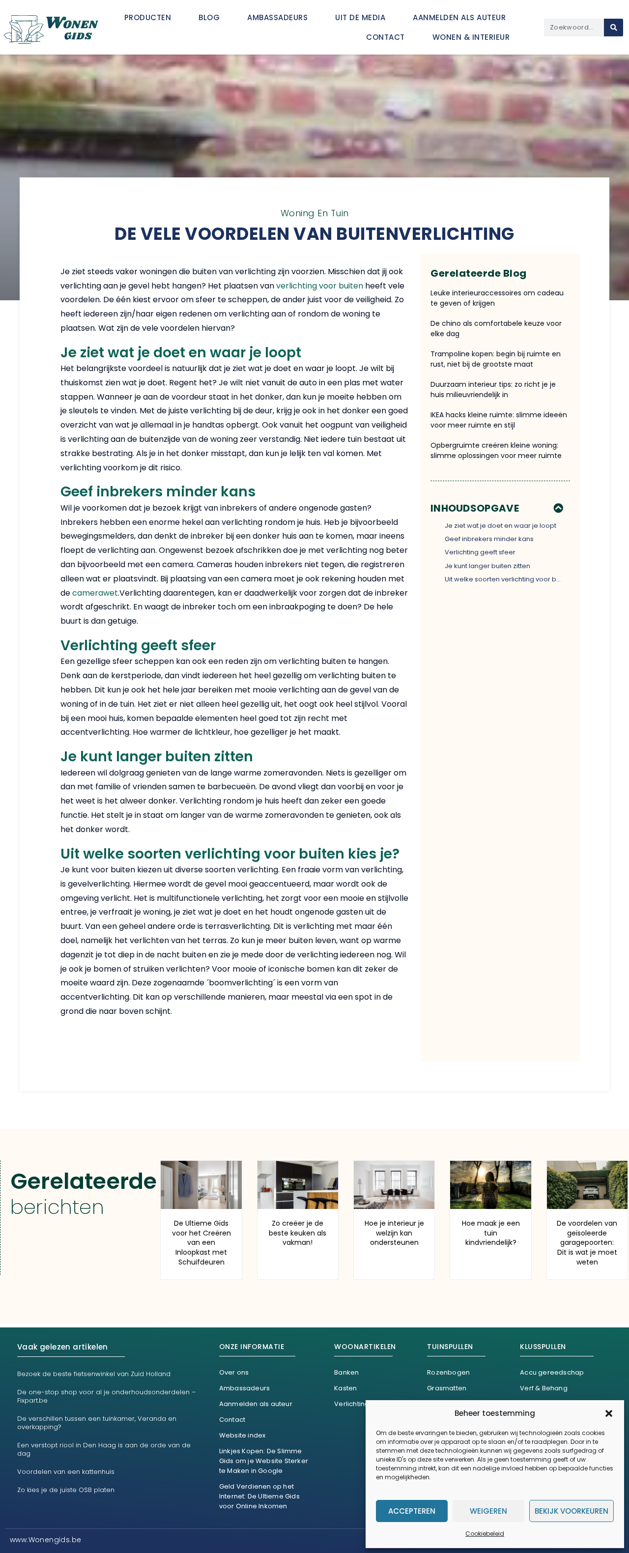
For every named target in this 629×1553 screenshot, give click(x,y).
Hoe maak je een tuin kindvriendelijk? (491, 1232)
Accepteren (411, 1511)
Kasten (345, 1388)
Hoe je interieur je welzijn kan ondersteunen (394, 1232)
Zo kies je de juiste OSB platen (65, 1490)
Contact (385, 37)
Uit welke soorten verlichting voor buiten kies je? (504, 579)
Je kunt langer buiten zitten (487, 566)
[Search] (614, 27)
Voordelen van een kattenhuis (65, 1471)
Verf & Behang (544, 1388)
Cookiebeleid (484, 1533)
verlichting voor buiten (319, 285)
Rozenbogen (448, 1372)
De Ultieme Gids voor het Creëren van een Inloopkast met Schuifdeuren (201, 1242)
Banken (346, 1372)
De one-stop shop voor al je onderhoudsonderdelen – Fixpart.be (106, 1396)
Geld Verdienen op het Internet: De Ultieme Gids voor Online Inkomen (259, 1496)
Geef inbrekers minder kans (489, 539)
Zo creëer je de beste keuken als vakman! (297, 1232)
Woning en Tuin (315, 213)
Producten (148, 17)
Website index (242, 1435)
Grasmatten (446, 1388)
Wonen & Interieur (471, 37)
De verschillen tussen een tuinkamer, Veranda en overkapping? (96, 1423)
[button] (609, 1413)
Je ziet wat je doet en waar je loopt (500, 525)
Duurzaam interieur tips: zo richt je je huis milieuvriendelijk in (493, 389)
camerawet (95, 593)
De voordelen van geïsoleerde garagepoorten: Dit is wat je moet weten (587, 1242)
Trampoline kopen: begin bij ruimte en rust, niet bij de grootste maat (495, 359)
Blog (209, 17)
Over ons (234, 1372)
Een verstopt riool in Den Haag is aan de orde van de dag (104, 1449)
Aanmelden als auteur (459, 17)
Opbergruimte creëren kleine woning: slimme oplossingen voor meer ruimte (496, 450)
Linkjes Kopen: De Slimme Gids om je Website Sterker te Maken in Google (263, 1460)
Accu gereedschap (552, 1372)
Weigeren (488, 1511)
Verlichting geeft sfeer (480, 552)
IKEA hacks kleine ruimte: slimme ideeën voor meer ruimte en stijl (498, 420)
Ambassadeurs (277, 17)
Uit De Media (360, 17)
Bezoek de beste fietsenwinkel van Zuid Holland (94, 1374)
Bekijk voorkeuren (571, 1511)
